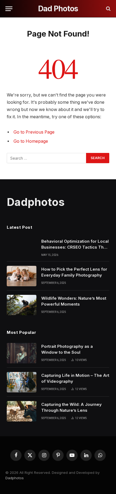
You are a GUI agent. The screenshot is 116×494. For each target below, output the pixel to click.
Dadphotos (14, 478)
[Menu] (8, 9)
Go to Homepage (30, 141)
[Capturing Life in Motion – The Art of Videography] (21, 382)
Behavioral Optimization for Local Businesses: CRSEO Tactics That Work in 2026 (75, 247)
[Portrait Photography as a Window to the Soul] (21, 353)
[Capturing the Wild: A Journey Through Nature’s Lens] (21, 411)
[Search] (108, 9)
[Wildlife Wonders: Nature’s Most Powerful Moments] (21, 305)
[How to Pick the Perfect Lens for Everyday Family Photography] (21, 276)
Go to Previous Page (33, 132)
